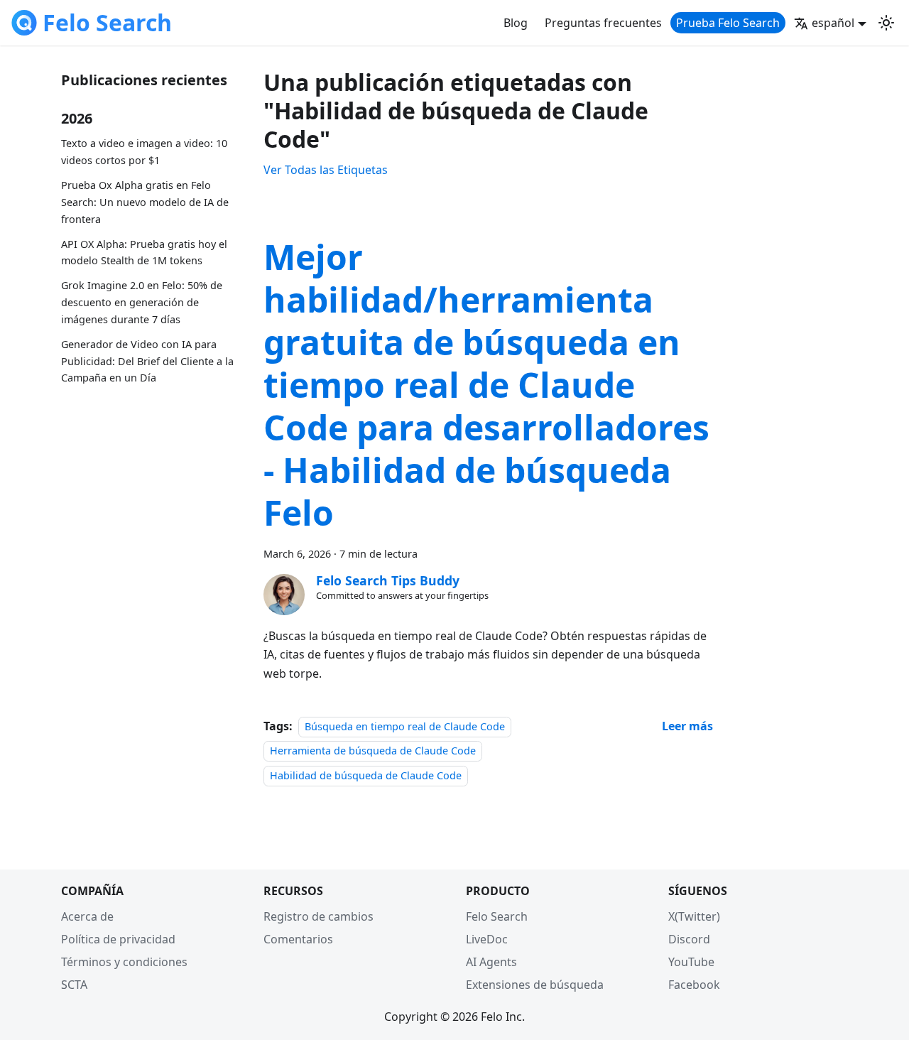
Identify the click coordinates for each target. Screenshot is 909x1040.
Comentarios (298, 939)
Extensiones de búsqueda (535, 984)
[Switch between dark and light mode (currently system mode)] (886, 22)
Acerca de (87, 916)
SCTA (74, 984)
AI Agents (491, 962)
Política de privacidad (118, 939)
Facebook (694, 984)
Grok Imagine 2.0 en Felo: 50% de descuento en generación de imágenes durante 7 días (141, 303)
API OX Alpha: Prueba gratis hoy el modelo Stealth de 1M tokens (144, 252)
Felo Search (497, 916)
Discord (689, 939)
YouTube (691, 962)
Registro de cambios (318, 916)
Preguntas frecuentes (603, 23)
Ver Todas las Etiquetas (325, 170)
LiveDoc (487, 939)
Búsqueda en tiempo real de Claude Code (405, 726)
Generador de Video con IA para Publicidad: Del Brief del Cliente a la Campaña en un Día (147, 361)
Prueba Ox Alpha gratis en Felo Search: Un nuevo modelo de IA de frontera (145, 203)
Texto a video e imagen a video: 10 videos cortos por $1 (144, 152)
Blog (516, 23)
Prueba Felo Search (728, 23)
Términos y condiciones (124, 962)
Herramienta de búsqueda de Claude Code (373, 750)
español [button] (833, 23)
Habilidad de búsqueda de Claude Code (366, 775)
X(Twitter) (694, 916)
